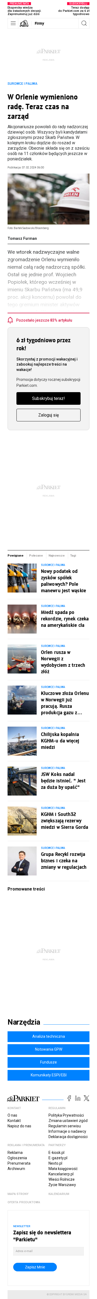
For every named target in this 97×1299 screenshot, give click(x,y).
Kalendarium (58, 1194)
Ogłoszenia (17, 1158)
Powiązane (15, 555)
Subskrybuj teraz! (48, 398)
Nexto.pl (55, 1163)
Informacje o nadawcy (67, 1131)
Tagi (73, 555)
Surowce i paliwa (22, 84)
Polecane (36, 555)
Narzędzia (24, 1022)
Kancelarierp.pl (61, 1174)
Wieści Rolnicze (61, 1179)
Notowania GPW (48, 1049)
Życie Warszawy (62, 1185)
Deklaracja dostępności (68, 1137)
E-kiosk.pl (56, 1152)
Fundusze (48, 1062)
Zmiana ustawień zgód (68, 1120)
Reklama (15, 1152)
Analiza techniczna (48, 1036)
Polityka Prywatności (66, 1115)
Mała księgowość (63, 1168)
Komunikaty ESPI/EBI (49, 1075)
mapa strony (18, 1194)
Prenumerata (19, 1163)
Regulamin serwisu (64, 1126)
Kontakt (14, 1120)
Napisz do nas (19, 1126)
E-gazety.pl (57, 1158)
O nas (12, 1115)
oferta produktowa (24, 1202)
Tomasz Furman (22, 238)
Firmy (39, 23)
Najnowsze (56, 555)
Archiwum (16, 1168)
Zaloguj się (48, 415)
